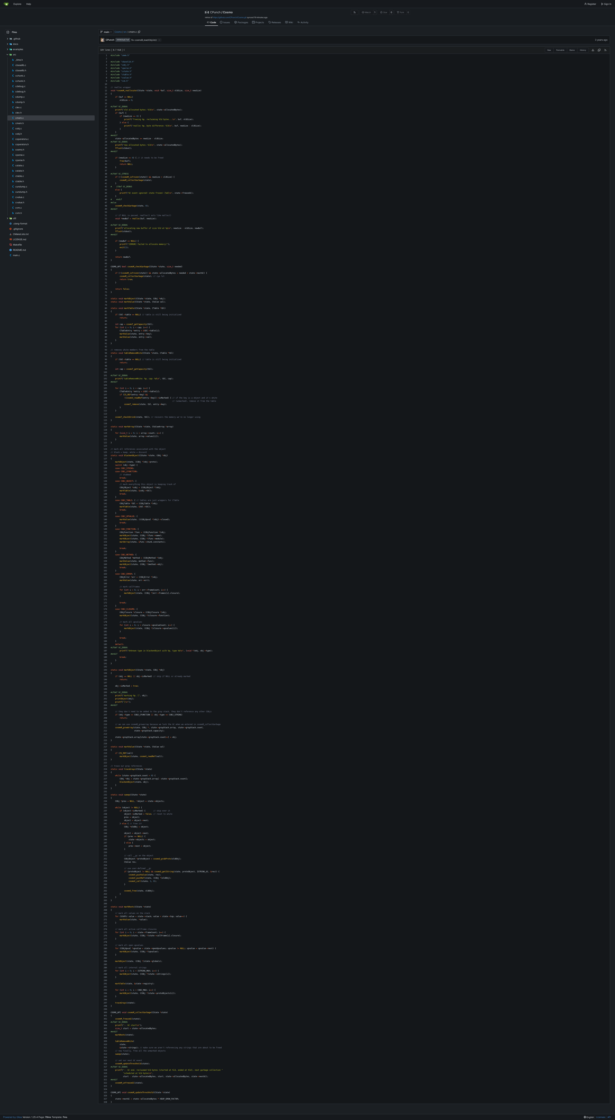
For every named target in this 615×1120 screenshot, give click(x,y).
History (583, 50)
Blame (572, 50)
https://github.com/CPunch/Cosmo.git (229, 17)
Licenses (600, 1117)
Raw (549, 50)
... (159, 40)
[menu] (589, 1117)
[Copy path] (139, 32)
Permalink (560, 50)
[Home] (6, 4)
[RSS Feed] (354, 12)
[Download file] (592, 50)
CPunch (215, 12)
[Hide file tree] (8, 32)
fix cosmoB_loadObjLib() (144, 40)
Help (28, 4)
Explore (17, 4)
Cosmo (228, 12)
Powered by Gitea (12, 1117)
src (125, 31)
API (609, 1117)
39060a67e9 (122, 40)
